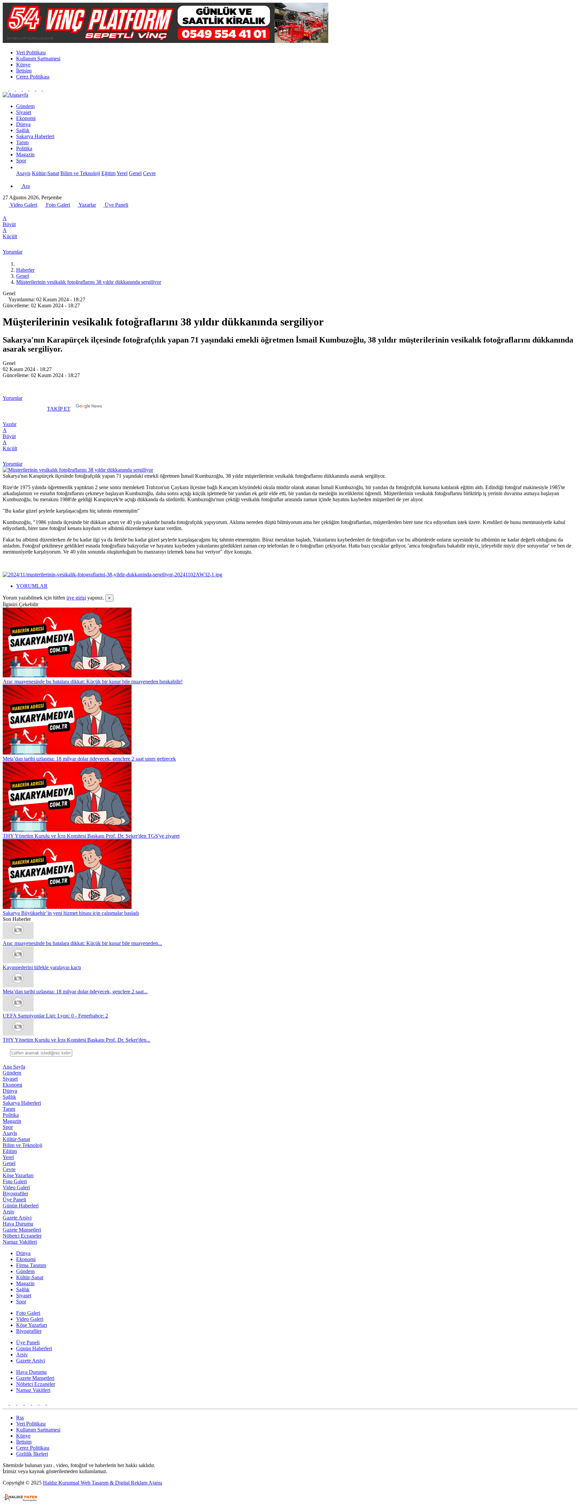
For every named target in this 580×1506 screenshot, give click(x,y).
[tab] (296, 586)
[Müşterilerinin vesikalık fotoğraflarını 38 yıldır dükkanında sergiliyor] (78, 470)
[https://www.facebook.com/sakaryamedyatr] (6, 89)
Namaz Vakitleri (20, 1242)
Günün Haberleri (21, 1205)
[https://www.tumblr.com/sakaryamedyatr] (33, 89)
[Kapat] (6, 1052)
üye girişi (76, 598)
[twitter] (13, 212)
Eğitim (108, 173)
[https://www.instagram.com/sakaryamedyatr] (19, 89)
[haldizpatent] (20, 1500)
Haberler (25, 270)
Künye (23, 64)
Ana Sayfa (14, 1067)
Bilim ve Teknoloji (80, 173)
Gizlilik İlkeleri (32, 1454)
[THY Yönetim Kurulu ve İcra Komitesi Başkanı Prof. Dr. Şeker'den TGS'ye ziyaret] (67, 830)
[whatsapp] (20, 212)
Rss (20, 1417)
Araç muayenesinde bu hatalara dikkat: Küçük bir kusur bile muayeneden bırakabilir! (93, 681)
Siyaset (23, 112)
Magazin (25, 154)
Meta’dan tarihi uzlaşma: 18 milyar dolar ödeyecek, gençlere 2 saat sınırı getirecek (89, 759)
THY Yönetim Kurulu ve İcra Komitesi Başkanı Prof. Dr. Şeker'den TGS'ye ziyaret (91, 836)
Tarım (22, 142)
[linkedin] (35, 212)
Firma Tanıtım (31, 1265)
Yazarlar (87, 205)
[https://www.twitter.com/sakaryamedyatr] (12, 89)
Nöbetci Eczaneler (22, 1236)
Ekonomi (26, 118)
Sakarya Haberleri (35, 136)
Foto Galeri (57, 205)
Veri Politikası (31, 52)
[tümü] (18, 167)
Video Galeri (23, 205)
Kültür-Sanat (45, 173)
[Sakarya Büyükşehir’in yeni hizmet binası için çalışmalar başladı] (67, 907)
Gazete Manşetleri (22, 1230)
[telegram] (28, 212)
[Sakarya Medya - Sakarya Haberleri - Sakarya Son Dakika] (15, 95)
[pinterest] (43, 212)
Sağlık (23, 130)
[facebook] (6, 212)
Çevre (149, 173)
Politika (24, 148)
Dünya (23, 124)
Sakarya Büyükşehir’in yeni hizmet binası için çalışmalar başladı (71, 913)
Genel (135, 173)
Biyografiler (15, 1193)
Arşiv (8, 1211)
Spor (21, 160)
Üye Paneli (115, 205)
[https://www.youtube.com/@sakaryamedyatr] (26, 89)
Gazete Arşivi (17, 1218)
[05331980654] (39, 89)
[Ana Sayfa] (18, 264)
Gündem (25, 106)
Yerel (122, 173)
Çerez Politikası (32, 77)
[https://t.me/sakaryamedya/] (45, 89)
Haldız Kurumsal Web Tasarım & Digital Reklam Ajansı (102, 1483)
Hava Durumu (18, 1224)
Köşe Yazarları (18, 1175)
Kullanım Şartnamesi (38, 58)
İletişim (24, 70)
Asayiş (23, 173)
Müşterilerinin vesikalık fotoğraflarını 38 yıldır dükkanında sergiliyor (88, 282)
